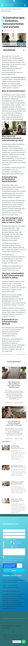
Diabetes (15, 547)
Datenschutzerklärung (7, 625)
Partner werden (5, 627)
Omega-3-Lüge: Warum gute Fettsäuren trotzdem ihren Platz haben (17, 500)
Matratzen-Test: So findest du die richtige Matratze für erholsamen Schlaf (17, 483)
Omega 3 (7, 542)
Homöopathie (8, 543)
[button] (25, 5)
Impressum (18, 625)
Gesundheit (9, 9)
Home (2, 9)
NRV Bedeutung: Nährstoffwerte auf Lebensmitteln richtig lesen (14, 384)
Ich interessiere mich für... (10, 540)
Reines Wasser (16, 542)
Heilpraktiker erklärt (13, 270)
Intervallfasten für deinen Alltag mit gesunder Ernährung (14, 423)
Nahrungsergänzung (10, 545)
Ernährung (8, 547)
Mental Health (17, 9)
